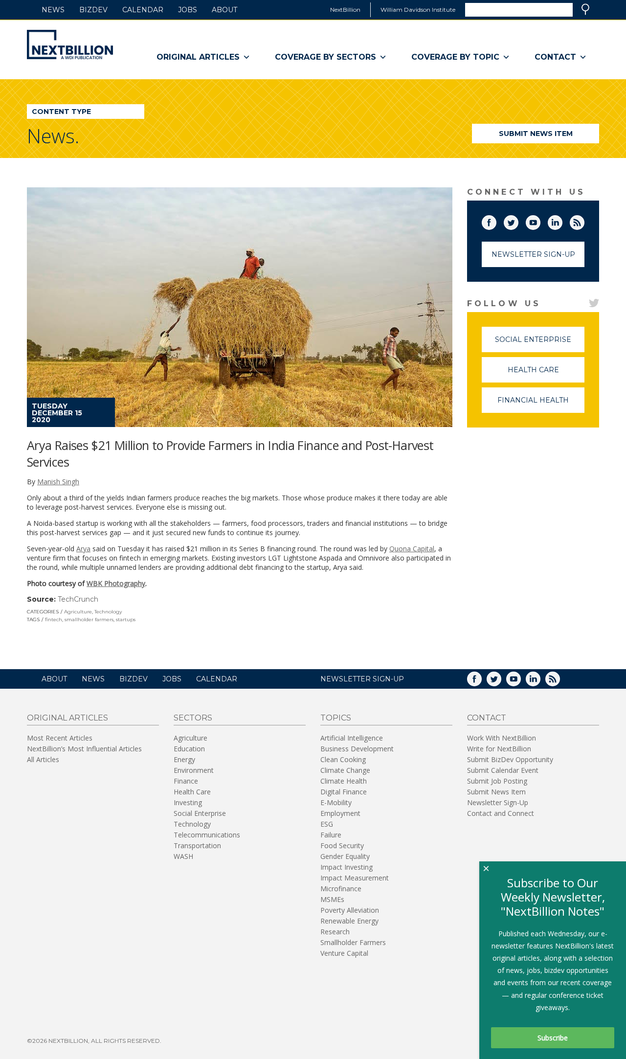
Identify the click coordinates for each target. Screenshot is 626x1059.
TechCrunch (78, 599)
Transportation (197, 845)
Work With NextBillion (501, 738)
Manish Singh (58, 481)
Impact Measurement (354, 877)
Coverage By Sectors (325, 57)
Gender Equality (345, 856)
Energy (184, 759)
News (53, 9)
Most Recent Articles (59, 738)
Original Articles (198, 57)
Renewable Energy (349, 920)
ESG (326, 824)
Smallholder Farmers (353, 942)
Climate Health (343, 781)
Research (335, 931)
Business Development (357, 748)
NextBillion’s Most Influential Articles (84, 748)
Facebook (495, 220)
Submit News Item (536, 133)
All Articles (43, 759)
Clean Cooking (343, 759)
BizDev (93, 9)
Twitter (517, 220)
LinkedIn (561, 220)
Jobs (187, 9)
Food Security (342, 845)
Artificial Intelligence (351, 738)
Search (585, 9)
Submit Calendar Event (502, 770)
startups (125, 619)
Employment (340, 813)
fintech (53, 619)
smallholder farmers (89, 619)
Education (189, 748)
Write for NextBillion (499, 748)
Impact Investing (346, 867)
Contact (555, 57)
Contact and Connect (500, 813)
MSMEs (332, 899)
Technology (108, 611)
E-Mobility (336, 802)
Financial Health (540, 404)
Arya (83, 548)
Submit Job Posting (497, 781)
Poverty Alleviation (349, 910)
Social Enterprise (539, 343)
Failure (330, 834)
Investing (188, 802)
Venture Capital (344, 953)
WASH (183, 856)
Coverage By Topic (455, 57)
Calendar (142, 9)
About (224, 9)
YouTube (539, 220)
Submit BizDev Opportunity (510, 759)
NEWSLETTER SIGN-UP (362, 679)
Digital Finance (343, 791)
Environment (194, 770)
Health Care (546, 374)
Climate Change (345, 770)
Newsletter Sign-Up (533, 254)
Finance (186, 781)
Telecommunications (207, 834)
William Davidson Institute (417, 9)
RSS (583, 220)
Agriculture (78, 611)
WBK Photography (116, 583)
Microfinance (340, 888)
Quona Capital (411, 548)
